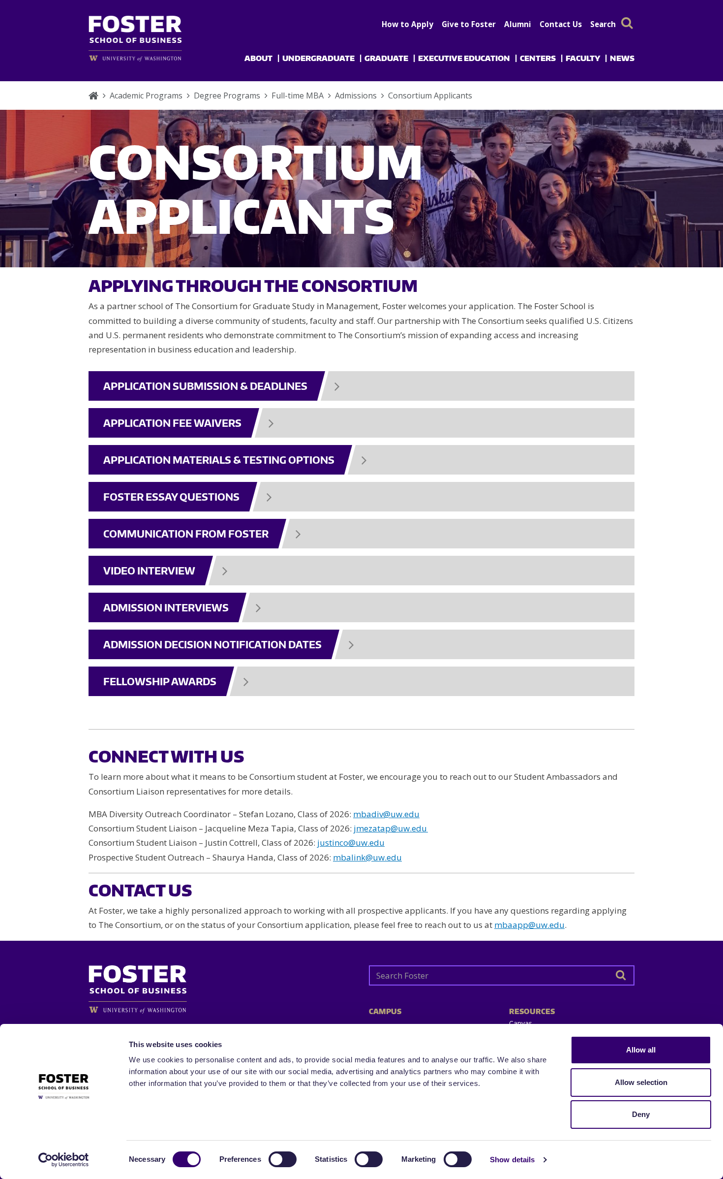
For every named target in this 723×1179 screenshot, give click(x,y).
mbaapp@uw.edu (529, 924)
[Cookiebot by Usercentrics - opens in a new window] (64, 1159)
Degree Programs (227, 95)
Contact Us (561, 24)
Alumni (517, 24)
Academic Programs (146, 95)
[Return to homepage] (221, 985)
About (258, 58)
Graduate (386, 58)
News (622, 58)
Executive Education (464, 58)
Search (603, 24)
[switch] (283, 1159)
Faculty (583, 58)
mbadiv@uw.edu (386, 814)
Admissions (356, 95)
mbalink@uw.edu (367, 857)
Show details (512, 1159)
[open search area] (627, 23)
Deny (641, 1114)
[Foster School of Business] (93, 95)
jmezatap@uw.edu (390, 828)
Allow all (641, 1050)
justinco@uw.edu (351, 842)
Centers (538, 58)
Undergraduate (318, 58)
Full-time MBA (297, 95)
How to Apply (407, 24)
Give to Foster (469, 24)
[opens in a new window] (151, 58)
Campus (385, 1011)
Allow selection (641, 1082)
